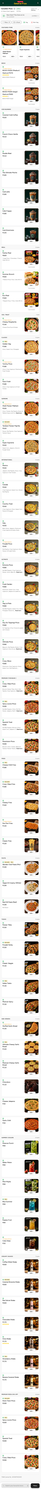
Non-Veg (35, 22)
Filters (7, 22)
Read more (19, 413)
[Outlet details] (14, 9)
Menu (35, 1486)
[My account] (38, 3)
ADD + (13, 56)
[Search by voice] (28, 1485)
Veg (26, 22)
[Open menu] (3, 3)
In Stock (17, 22)
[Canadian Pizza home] (20, 3)
